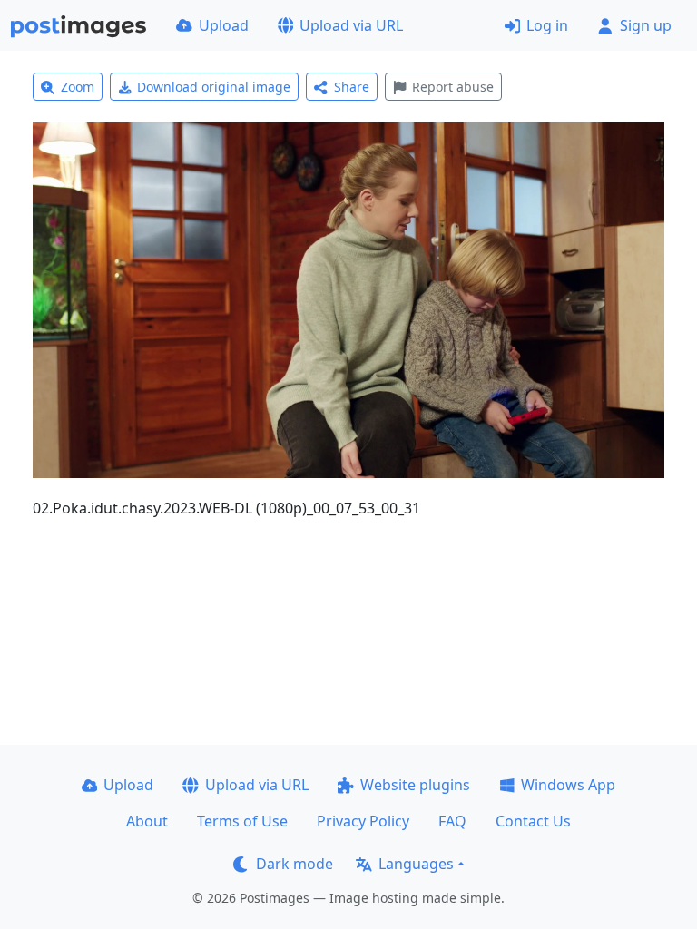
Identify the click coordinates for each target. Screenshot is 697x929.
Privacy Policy (363, 821)
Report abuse (453, 86)
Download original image (213, 86)
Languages (416, 864)
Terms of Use (242, 821)
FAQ (452, 821)
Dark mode (294, 864)
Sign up (646, 25)
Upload (224, 25)
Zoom (77, 86)
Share (351, 86)
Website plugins (415, 785)
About (147, 821)
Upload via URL (351, 25)
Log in (547, 25)
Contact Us (533, 821)
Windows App (568, 785)
